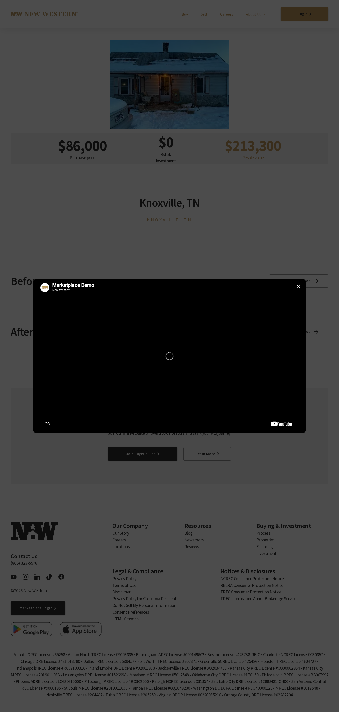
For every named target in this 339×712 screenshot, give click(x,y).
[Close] (298, 286)
